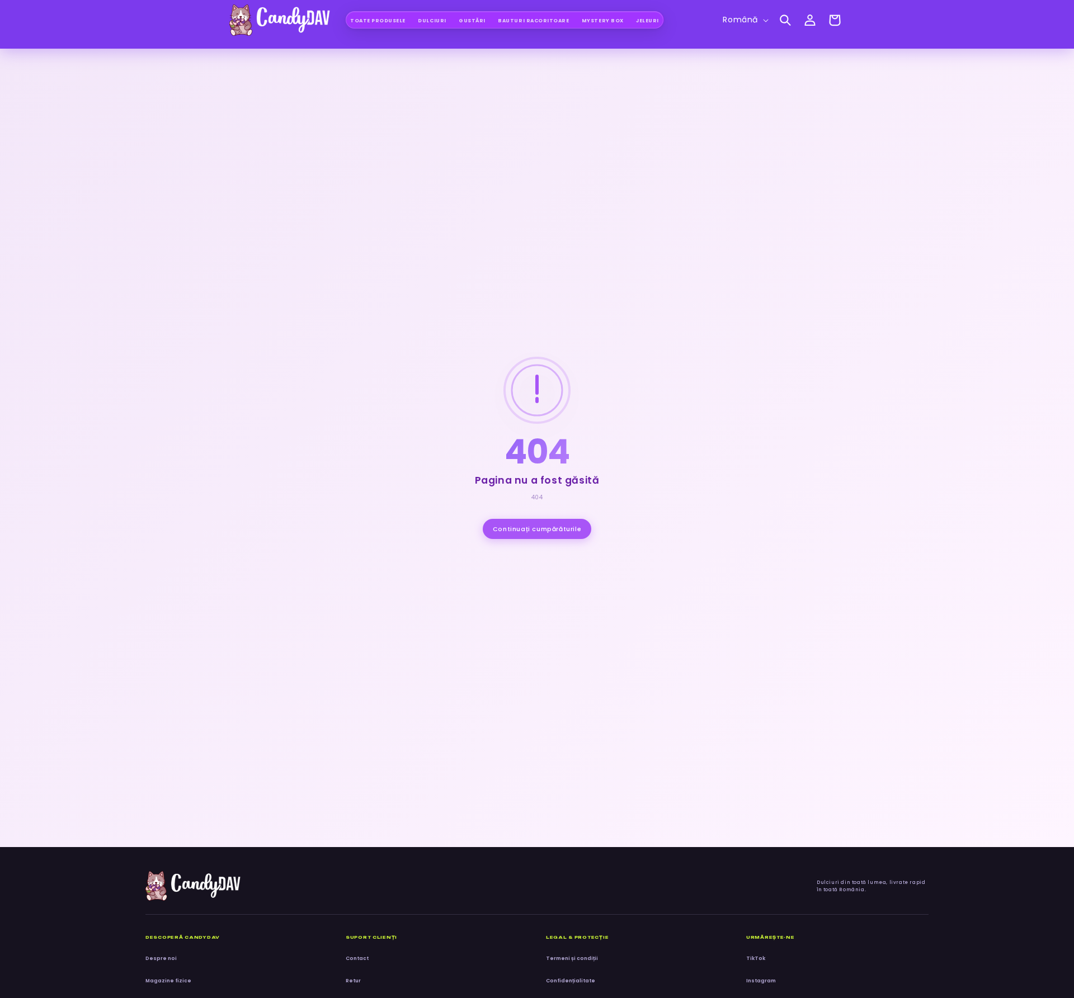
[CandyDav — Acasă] (193, 886)
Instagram (761, 980)
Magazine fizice (168, 980)
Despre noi (161, 958)
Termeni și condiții (572, 958)
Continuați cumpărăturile (537, 529)
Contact (357, 958)
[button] (785, 20)
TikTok (755, 958)
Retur (353, 980)
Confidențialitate (570, 980)
